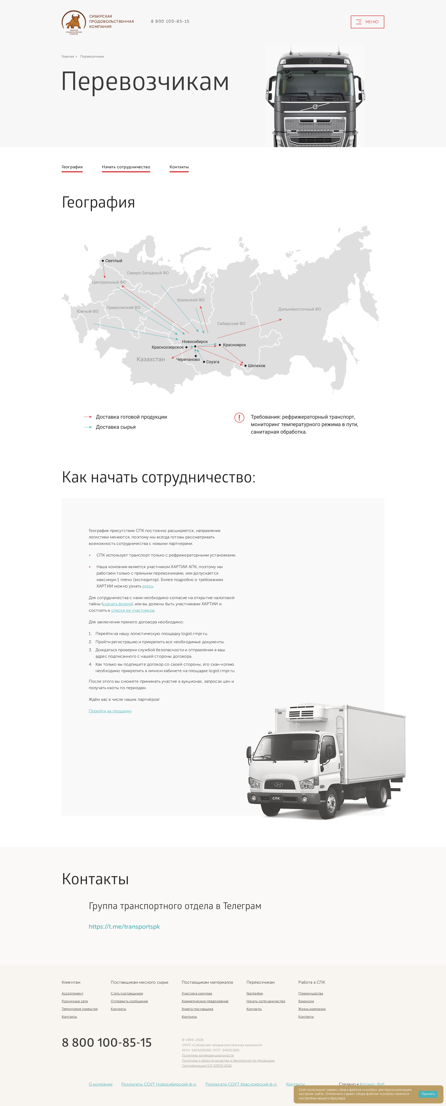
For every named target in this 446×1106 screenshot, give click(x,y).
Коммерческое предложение (205, 1001)
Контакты (179, 167)
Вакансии (306, 1001)
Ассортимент (72, 993)
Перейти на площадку (110, 711)
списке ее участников (132, 611)
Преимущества (310, 993)
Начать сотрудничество (126, 167)
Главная (68, 56)
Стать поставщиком (127, 993)
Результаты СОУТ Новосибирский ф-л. (159, 1085)
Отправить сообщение (129, 1001)
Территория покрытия (80, 1009)
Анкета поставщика (197, 1009)
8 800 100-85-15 (170, 22)
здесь (147, 586)
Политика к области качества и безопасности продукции (228, 1060)
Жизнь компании (312, 1009)
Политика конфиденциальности (208, 1055)
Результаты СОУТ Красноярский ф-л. (241, 1085)
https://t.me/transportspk (124, 927)
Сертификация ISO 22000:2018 (207, 1066)
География (72, 167)
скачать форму (117, 604)
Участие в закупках (197, 993)
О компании (101, 1085)
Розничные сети (75, 1001)
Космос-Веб (372, 1085)
